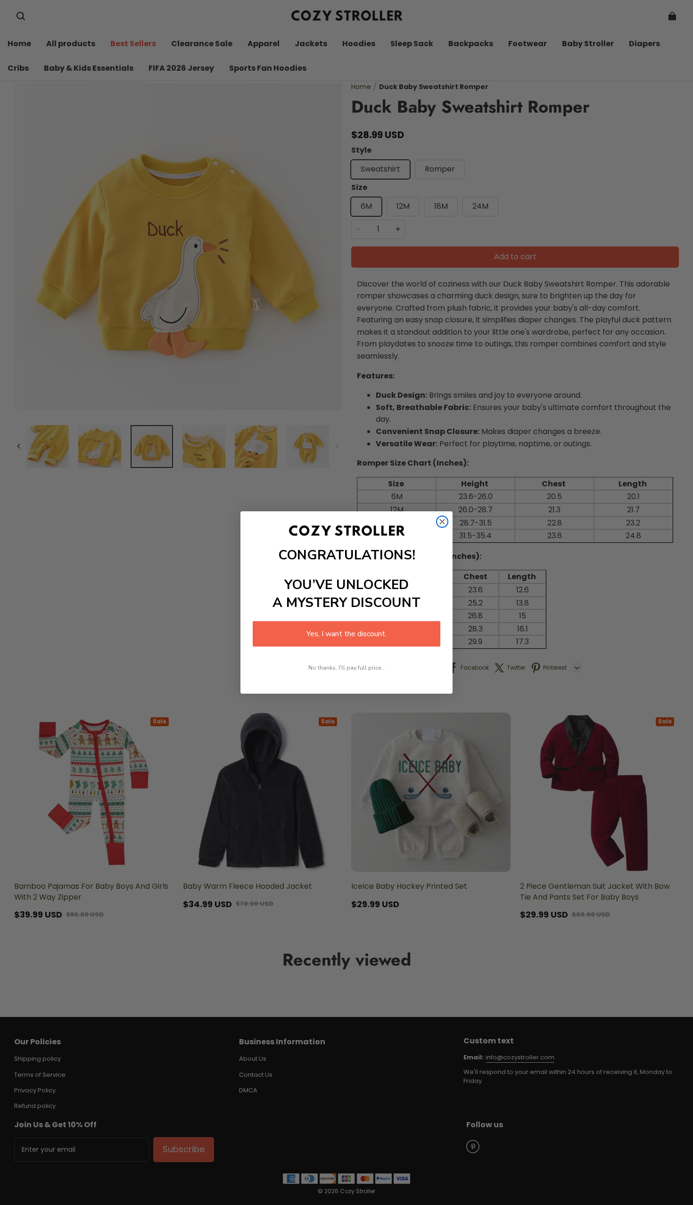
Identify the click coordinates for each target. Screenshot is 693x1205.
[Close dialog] (442, 521)
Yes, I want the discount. (346, 634)
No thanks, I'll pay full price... (346, 668)
